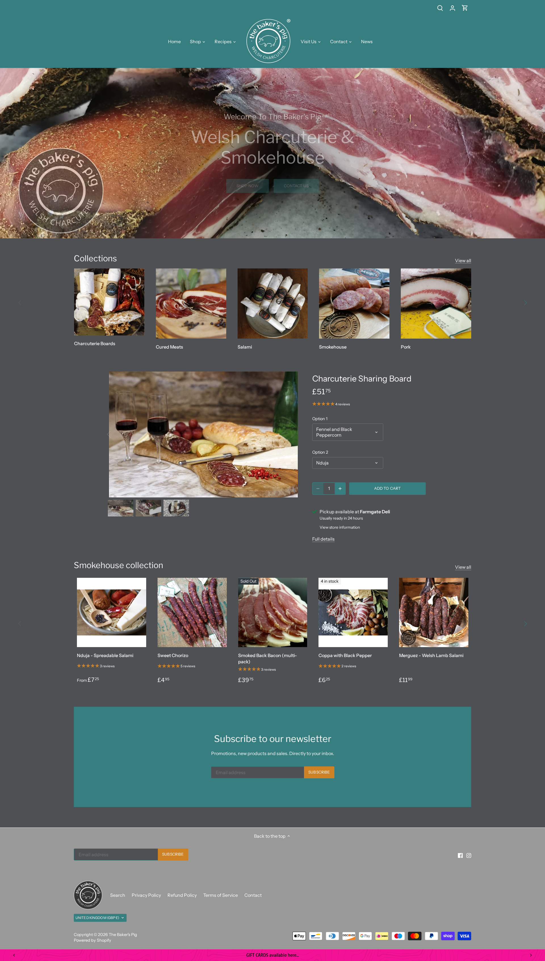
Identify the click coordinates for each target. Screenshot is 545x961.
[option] (272, 153)
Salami (245, 347)
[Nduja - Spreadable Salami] (111, 612)
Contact (253, 895)
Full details (323, 539)
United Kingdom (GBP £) (97, 918)
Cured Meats (169, 347)
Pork (406, 347)
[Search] (440, 8)
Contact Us (296, 186)
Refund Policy (182, 895)
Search (117, 895)
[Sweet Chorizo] (192, 612)
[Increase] (340, 489)
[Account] (452, 8)
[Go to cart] (465, 8)
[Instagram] (468, 855)
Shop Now (247, 186)
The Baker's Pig (123, 934)
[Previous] (20, 302)
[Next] (525, 302)
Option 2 (320, 452)
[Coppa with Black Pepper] (353, 612)
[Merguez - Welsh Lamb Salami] (433, 612)
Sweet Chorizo (173, 655)
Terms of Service (220, 895)
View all (463, 260)
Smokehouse (333, 347)
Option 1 (320, 418)
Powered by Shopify (92, 940)
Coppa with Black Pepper (345, 655)
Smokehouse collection (118, 565)
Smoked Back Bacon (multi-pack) (267, 658)
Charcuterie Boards (94, 343)
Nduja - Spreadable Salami (105, 655)
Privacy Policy (146, 895)
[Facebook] (460, 855)
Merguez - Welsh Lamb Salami (431, 655)
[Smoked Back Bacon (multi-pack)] (272, 612)
